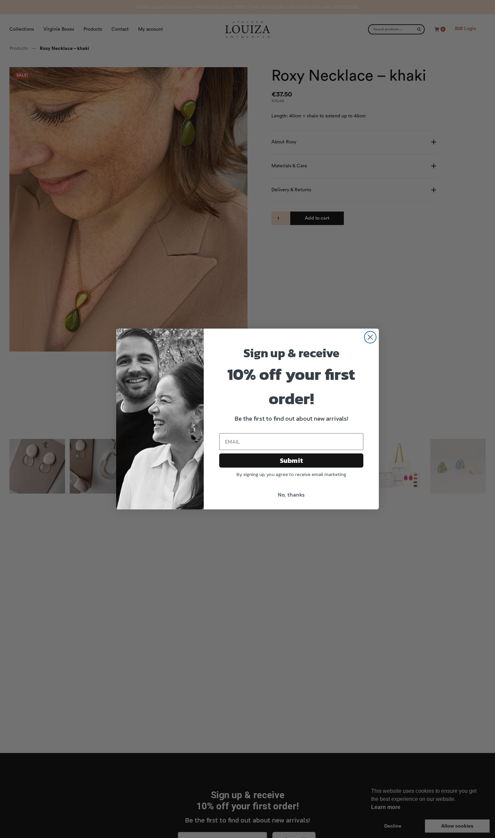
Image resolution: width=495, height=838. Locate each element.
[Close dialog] (370, 337)
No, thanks (291, 495)
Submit (291, 460)
